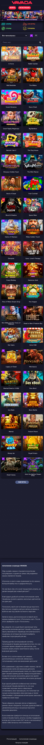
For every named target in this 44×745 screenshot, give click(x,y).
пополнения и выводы (28, 739)
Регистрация (12, 739)
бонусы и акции (22, 743)
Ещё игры (22, 482)
